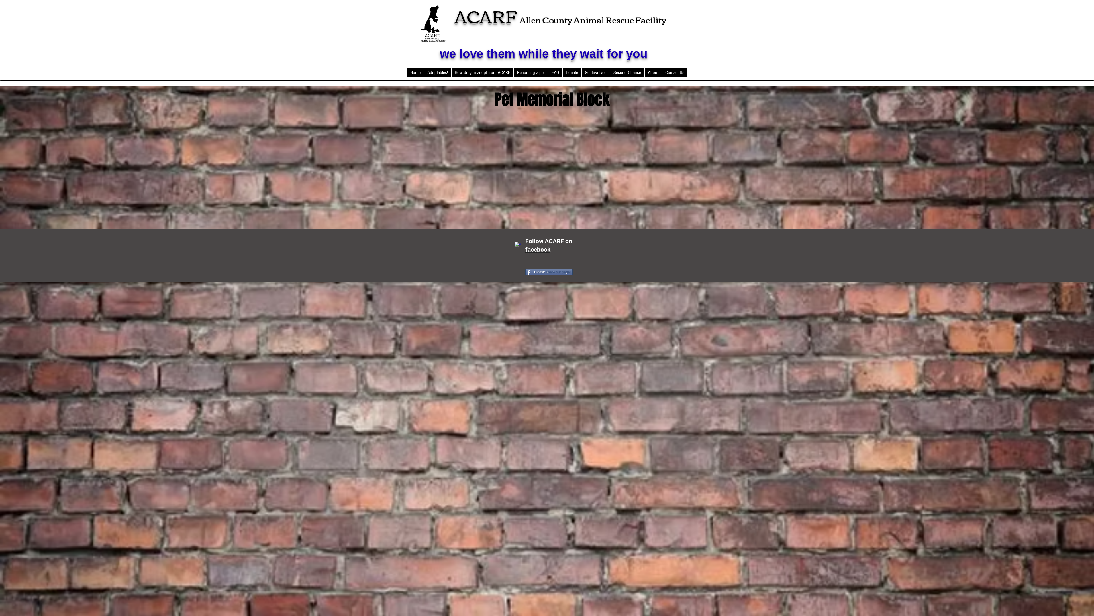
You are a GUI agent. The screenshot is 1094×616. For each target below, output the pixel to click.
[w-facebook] (518, 245)
